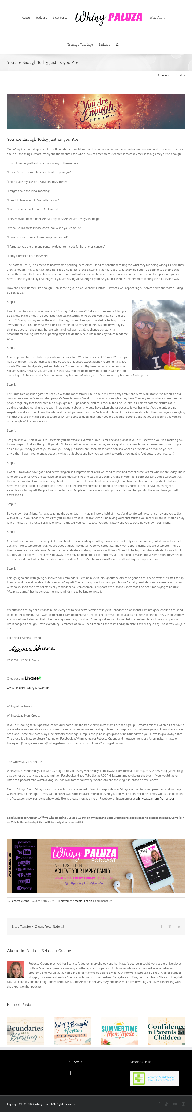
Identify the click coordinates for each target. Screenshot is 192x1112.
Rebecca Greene (20, 900)
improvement (66, 900)
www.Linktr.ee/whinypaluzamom (28, 688)
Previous (166, 75)
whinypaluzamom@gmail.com (156, 798)
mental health (83, 900)
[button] (117, 44)
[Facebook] (70, 1073)
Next (179, 75)
